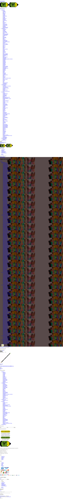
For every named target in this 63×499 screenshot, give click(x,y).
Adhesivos (4, 11)
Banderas (4, 96)
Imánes (4, 38)
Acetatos (4, 92)
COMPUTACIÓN (3, 84)
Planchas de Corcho (5, 127)
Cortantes (4, 17)
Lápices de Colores (5, 24)
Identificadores (4, 37)
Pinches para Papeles (5, 53)
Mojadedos (4, 390)
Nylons (4, 49)
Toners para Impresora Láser (6, 91)
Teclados (4, 90)
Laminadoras (4, 39)
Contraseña (1, 493)
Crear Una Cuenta (8, 496)
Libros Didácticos (5, 415)
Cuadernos (4, 106)
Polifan (4, 130)
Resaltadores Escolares (5, 422)
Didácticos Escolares (5, 107)
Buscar (1, 141)
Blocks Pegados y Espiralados (6, 97)
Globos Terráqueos (5, 385)
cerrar (0, 478)
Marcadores (4, 26)
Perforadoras (4, 51)
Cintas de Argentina (5, 104)
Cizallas (4, 16)
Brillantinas (4, 13)
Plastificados (4, 55)
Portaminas (4, 61)
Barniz (2, 464)
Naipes (4, 48)
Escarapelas (4, 108)
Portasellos (4, 63)
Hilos (3, 21)
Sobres (3, 76)
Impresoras (4, 88)
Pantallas (4, 50)
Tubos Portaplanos (5, 137)
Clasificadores (4, 31)
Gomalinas (4, 111)
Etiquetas (4, 109)
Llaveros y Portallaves (5, 44)
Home (0, 347)
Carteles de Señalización (6, 100)
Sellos (3, 75)
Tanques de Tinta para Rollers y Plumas (7, 135)
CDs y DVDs (4, 86)
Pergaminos (4, 52)
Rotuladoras (4, 72)
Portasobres (4, 64)
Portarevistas (4, 62)
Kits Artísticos (4, 22)
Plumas (4, 56)
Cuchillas (4, 376)
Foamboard (4, 19)
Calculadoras (4, 85)
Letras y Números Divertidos (6, 41)
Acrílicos (4, 10)
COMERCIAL (3, 28)
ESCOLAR (2, 401)
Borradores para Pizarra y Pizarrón (7, 98)
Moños (4, 47)
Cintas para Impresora (5, 87)
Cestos (2, 459)
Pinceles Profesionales (5, 27)
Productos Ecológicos (5, 66)
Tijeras (3, 80)
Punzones (4, 133)
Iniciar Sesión (1, 494)
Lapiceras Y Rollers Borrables (6, 113)
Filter (14, 427)
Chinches (4, 15)
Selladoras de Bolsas (5, 74)
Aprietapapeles (4, 95)
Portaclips (4, 60)
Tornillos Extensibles (5, 82)
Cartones (4, 101)
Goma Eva (4, 377)
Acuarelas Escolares (5, 93)
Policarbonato (4, 57)
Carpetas (4, 406)
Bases (3, 12)
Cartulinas (4, 14)
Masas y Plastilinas (5, 119)
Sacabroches (4, 73)
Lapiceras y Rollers (5, 40)
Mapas (3, 118)
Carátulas (4, 99)
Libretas (4, 116)
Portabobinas (4, 59)
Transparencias (4, 83)
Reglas (3, 134)
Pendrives (4, 89)
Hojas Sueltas (4, 386)
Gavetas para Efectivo (5, 34)
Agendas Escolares (5, 94)
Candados (4, 30)
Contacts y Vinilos (5, 32)
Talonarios (4, 77)
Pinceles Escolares (5, 124)
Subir (0, 497)
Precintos (4, 65)
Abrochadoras (4, 29)
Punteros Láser (4, 67)
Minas (3, 46)
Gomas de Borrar (5, 20)
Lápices (4, 23)
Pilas (3, 123)
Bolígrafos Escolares (5, 405)
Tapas (3, 78)
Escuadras (4, 410)
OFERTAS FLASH (3, 424)
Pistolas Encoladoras (5, 54)
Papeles (4, 121)
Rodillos (4, 71)
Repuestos (4, 69)
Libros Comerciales (5, 43)
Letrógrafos (4, 42)
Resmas (2, 458)
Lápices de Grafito (5, 25)
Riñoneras (4, 139)
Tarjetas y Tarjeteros (5, 79)
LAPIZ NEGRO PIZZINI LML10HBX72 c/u (7, 366)
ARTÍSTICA (2, 347)
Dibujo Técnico (5, 18)
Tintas (3, 81)
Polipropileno (4, 58)
